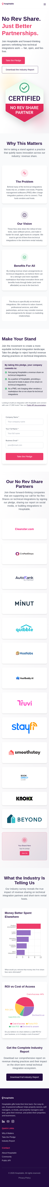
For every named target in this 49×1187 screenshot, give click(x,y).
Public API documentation (36, 405)
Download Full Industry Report (24, 1077)
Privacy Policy (25, 1178)
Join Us (24, 853)
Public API (6, 1161)
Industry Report (8, 1141)
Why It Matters (8, 1133)
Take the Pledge (13, 60)
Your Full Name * (12, 429)
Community (7, 1157)
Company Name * (12, 417)
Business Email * (12, 440)
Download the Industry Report (20, 69)
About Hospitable (9, 1153)
